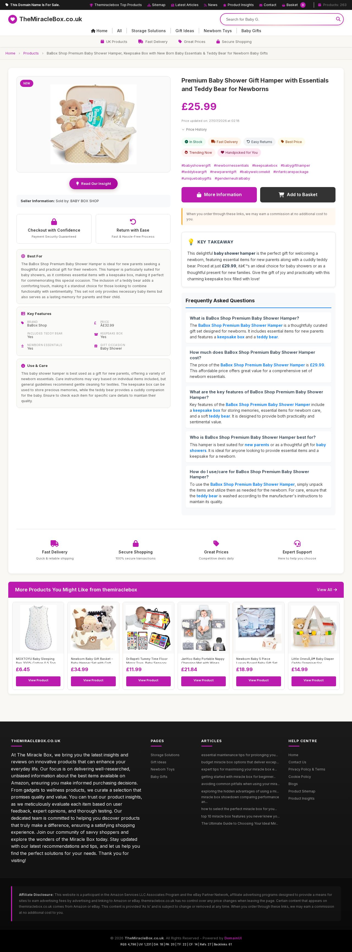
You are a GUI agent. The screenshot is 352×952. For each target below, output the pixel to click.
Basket (295, 5)
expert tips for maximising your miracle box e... (239, 769)
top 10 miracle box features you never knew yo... (240, 816)
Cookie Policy (299, 777)
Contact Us (297, 762)
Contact (270, 5)
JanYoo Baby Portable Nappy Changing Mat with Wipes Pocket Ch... (202, 660)
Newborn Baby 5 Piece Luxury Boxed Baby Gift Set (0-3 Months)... (256, 660)
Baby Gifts (251, 30)
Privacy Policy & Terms (306, 769)
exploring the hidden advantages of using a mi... (240, 791)
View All (324, 589)
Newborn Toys (218, 30)
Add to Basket (302, 194)
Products (31, 53)
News (213, 5)
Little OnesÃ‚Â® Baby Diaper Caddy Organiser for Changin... (313, 660)
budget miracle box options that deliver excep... (240, 762)
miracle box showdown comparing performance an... (240, 799)
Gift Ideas (184, 30)
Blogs (293, 784)
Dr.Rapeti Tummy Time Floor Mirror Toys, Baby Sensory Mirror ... (146, 660)
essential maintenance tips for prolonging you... (239, 755)
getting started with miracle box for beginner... (238, 777)
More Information (223, 194)
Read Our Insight (96, 183)
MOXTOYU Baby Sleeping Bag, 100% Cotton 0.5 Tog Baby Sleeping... (36, 660)
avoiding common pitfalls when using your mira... (240, 784)
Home (102, 30)
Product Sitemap (301, 791)
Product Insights (241, 5)
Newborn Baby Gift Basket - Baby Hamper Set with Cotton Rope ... (93, 660)
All (119, 30)
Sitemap (159, 5)
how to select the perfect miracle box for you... (239, 809)
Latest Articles (187, 5)
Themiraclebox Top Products (118, 5)
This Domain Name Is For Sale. (35, 5)
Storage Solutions (148, 30)
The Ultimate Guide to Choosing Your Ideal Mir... (239, 823)
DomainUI (233, 938)
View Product (38, 680)
